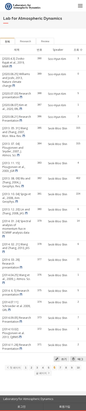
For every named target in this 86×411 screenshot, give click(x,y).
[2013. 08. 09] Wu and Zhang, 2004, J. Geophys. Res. (16, 182)
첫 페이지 (15, 367)
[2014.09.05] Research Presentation (16, 320)
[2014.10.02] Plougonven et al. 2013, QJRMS (13, 333)
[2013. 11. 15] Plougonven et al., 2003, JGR (13, 167)
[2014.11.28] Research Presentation (16, 347)
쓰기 (64, 359)
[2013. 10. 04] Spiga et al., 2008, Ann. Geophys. (16, 198)
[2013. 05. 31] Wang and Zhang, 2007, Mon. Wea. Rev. (15, 132)
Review (45, 41)
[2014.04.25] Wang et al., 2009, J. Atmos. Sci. (16, 277)
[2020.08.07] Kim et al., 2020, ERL (14, 107)
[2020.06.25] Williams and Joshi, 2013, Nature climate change (16, 79)
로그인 (21, 406)
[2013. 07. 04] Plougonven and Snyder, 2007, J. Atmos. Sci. (12, 149)
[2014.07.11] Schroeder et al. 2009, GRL (16, 306)
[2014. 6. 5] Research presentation (15, 292)
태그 (80, 359)
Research (25, 41)
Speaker (58, 50)
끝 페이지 (41, 373)
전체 (7, 41)
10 (78, 367)
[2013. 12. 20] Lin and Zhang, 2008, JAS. (16, 211)
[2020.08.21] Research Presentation (16, 119)
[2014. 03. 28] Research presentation (11, 263)
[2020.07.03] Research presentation (16, 95)
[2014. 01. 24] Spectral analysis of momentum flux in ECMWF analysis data (16, 227)
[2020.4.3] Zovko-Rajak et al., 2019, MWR (13, 62)
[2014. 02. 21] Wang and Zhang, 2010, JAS (15, 246)
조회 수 (78, 50)
